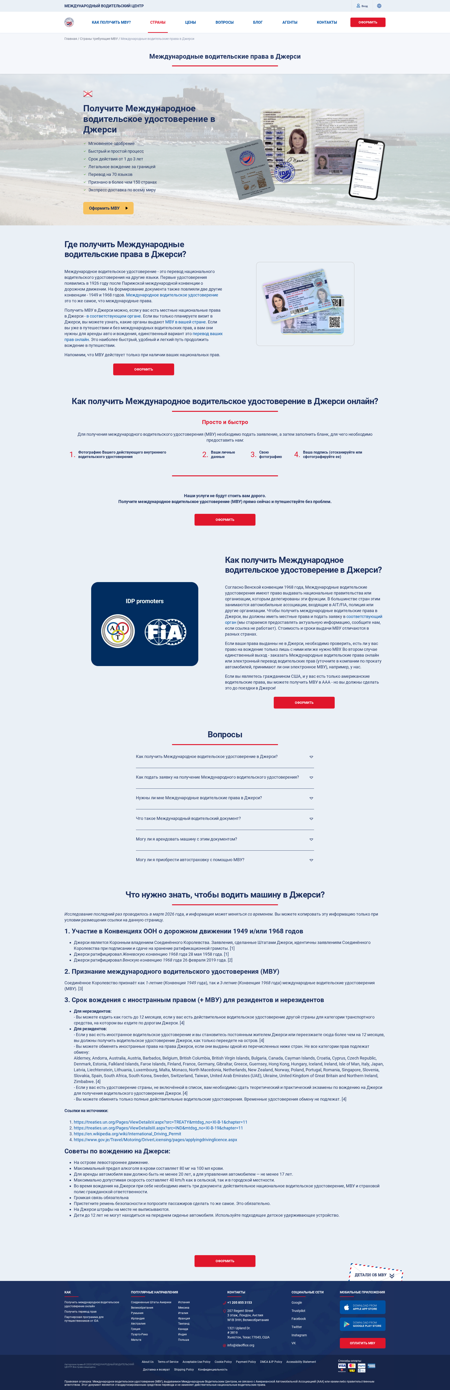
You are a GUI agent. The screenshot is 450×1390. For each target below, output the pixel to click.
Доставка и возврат (156, 1369)
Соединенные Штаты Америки (151, 1302)
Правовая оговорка (77, 1381)
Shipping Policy (184, 1369)
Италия (183, 1313)
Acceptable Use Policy (196, 1361)
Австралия (138, 1323)
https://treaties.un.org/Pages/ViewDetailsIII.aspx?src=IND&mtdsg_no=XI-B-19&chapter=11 (158, 1127)
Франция (184, 1318)
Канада (183, 1329)
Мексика (183, 1307)
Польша (183, 1339)
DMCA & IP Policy (271, 1361)
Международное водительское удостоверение (172, 294)
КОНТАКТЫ (327, 22)
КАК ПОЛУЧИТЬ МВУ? (111, 22)
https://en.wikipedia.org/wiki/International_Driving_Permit (127, 1133)
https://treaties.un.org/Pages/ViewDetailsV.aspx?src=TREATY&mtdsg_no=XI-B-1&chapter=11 (161, 1122)
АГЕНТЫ (289, 22)
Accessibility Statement (301, 1361)
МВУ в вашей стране (185, 321)
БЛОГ (258, 22)
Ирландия (138, 1318)
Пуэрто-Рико (139, 1334)
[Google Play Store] (363, 1324)
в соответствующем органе (113, 316)
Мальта (136, 1339)
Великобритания (142, 1307)
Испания (184, 1302)
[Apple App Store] (363, 1307)
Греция (135, 1329)
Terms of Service (168, 1361)
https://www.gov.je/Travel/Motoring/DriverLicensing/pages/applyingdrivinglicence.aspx (155, 1139)
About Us (148, 1361)
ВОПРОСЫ (225, 22)
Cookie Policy (223, 1361)
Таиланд (183, 1323)
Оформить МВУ (104, 208)
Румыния (137, 1313)
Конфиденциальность (213, 1369)
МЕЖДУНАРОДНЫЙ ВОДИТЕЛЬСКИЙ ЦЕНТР (104, 6)
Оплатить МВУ (362, 1343)
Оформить (368, 22)
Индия (182, 1334)
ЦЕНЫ (190, 22)
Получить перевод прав (80, 1311)
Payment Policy (246, 1361)
